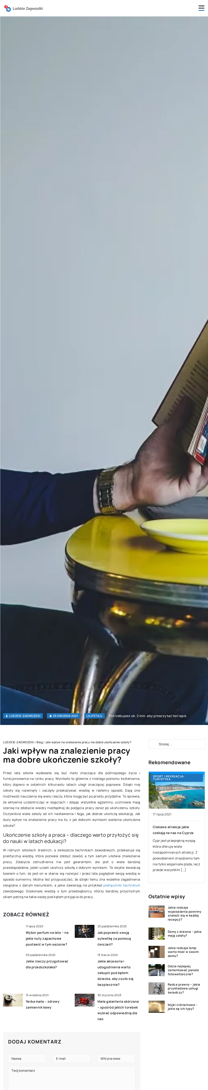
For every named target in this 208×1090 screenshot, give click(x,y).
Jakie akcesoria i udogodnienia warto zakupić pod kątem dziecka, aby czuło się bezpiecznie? (116, 973)
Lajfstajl (95, 716)
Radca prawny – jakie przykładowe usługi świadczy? (184, 989)
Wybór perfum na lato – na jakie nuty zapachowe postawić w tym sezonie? (47, 938)
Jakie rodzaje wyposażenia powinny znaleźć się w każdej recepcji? (185, 913)
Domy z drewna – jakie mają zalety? (185, 934)
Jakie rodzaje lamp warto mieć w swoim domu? (183, 952)
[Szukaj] (153, 744)
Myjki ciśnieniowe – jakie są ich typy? (183, 1007)
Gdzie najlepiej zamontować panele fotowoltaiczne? (183, 970)
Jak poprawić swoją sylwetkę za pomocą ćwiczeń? (114, 938)
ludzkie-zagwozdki (25, 715)
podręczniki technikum (121, 885)
